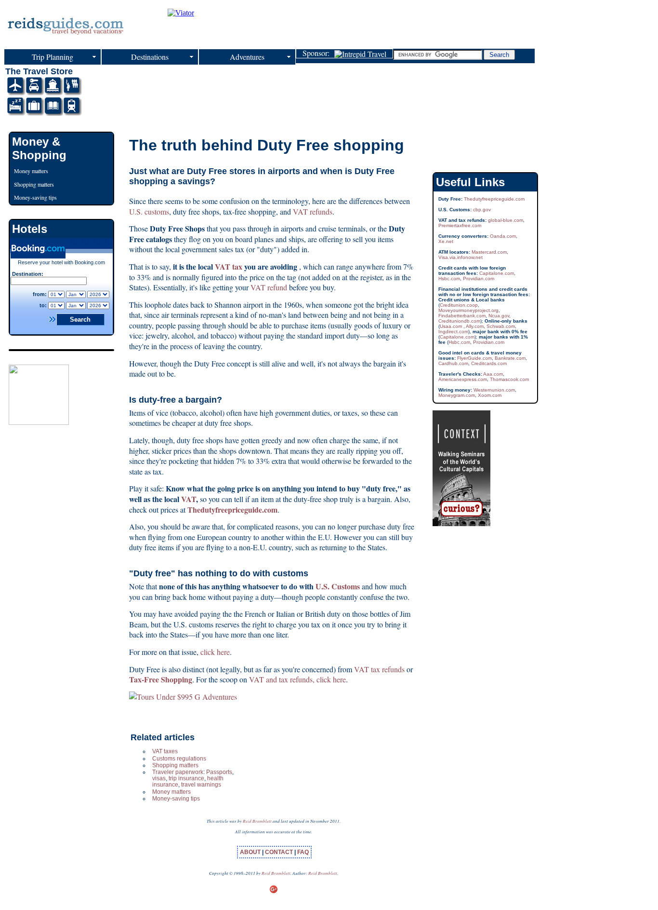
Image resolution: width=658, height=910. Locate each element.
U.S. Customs (338, 586)
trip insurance (186, 778)
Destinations (150, 57)
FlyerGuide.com (474, 358)
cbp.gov (482, 209)
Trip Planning (52, 57)
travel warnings (201, 784)
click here (215, 652)
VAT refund (268, 287)
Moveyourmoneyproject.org (468, 310)
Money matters (171, 791)
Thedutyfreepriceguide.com (494, 199)
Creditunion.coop (459, 305)
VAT (188, 498)
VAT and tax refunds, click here (297, 679)
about (251, 852)
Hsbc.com (449, 278)
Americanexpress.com (462, 379)
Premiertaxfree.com (459, 225)
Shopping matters (175, 765)
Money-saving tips (176, 798)
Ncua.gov (498, 315)
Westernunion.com (494, 390)
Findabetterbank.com (462, 315)
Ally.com (475, 326)
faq (303, 852)
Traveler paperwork (177, 772)
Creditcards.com (489, 363)
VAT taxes (165, 751)
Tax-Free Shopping (160, 679)
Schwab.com (501, 326)
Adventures (247, 57)
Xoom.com (489, 395)
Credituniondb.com (459, 321)
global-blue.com (505, 220)
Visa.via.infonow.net (460, 257)
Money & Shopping (39, 148)
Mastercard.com (489, 252)
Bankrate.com (510, 358)
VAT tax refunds (380, 669)
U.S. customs (149, 211)
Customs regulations (179, 758)
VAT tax (228, 266)
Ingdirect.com (453, 331)
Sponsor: (318, 53)
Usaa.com (451, 326)
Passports (219, 772)
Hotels (29, 228)
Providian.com (478, 278)
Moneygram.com (456, 395)
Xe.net (445, 241)
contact (279, 852)
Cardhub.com (453, 363)
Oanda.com (503, 236)
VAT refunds (312, 211)
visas (159, 778)
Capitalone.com (496, 273)
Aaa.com (493, 374)
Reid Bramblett (257, 821)
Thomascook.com (509, 379)
